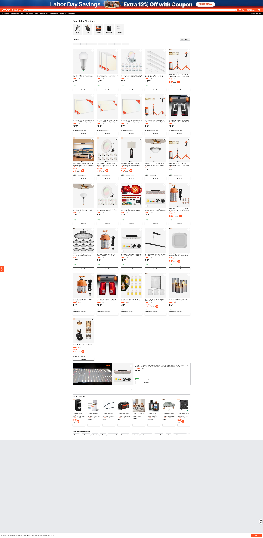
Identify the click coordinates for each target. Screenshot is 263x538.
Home (74, 16)
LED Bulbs (87, 16)
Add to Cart (83, 89)
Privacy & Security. (51, 535)
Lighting (77, 16)
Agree (256, 535)
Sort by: (183, 39)
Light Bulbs (82, 16)
